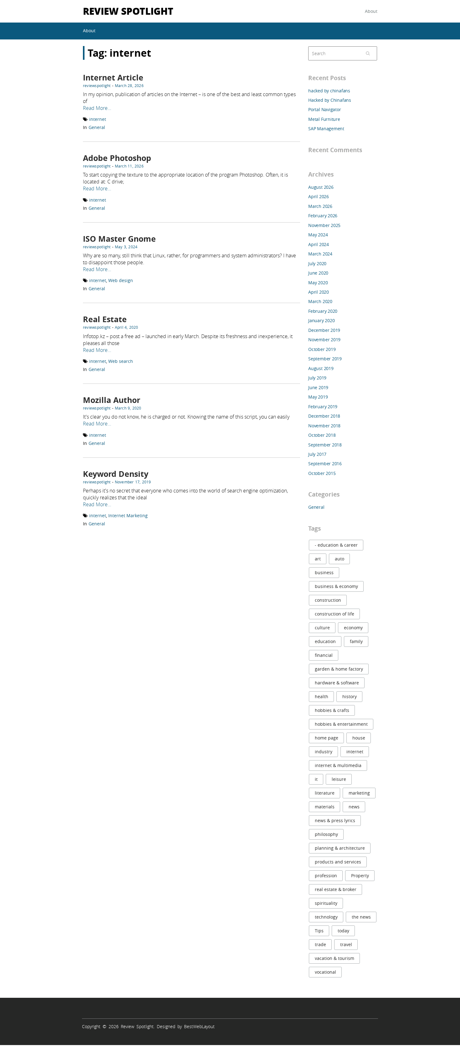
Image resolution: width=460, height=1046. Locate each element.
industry (323, 752)
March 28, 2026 (129, 85)
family (356, 641)
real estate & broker (335, 889)
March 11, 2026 (129, 165)
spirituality (326, 903)
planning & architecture (340, 848)
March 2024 (320, 254)
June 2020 (318, 273)
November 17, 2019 (133, 481)
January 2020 (321, 320)
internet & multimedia (338, 765)
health (321, 696)
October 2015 (321, 473)
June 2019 (318, 387)
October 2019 (321, 349)
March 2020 (320, 301)
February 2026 (322, 216)
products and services (338, 862)
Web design (120, 280)
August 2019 (321, 368)
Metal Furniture (324, 119)
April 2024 (318, 244)
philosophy (326, 834)
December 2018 (324, 416)
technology (326, 917)
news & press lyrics (335, 820)
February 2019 (322, 407)
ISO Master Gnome (119, 238)
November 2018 (324, 426)
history (349, 696)
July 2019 (317, 378)
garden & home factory (339, 669)
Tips (319, 931)
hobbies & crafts (332, 710)
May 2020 (318, 283)
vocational (325, 972)
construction (328, 600)
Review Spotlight (128, 11)
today (343, 931)
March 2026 (320, 206)
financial (324, 655)
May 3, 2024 (126, 246)
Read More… (97, 108)
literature (325, 793)
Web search (120, 361)
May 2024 (318, 235)
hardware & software (337, 683)
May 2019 (318, 397)
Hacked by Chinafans (329, 100)
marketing (359, 793)
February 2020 (322, 311)
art (318, 559)
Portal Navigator (324, 109)
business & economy (336, 586)
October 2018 (321, 435)
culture (322, 628)
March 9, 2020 (128, 407)
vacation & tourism (334, 958)
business (324, 572)
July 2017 (317, 454)
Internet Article (113, 77)
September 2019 (325, 359)
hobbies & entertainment (341, 724)
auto (339, 559)
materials (325, 807)
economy (353, 628)
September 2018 (325, 445)
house (358, 738)
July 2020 (317, 263)
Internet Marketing (128, 515)
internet (97, 119)
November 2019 (324, 340)
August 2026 (321, 187)
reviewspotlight (97, 85)
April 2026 (318, 196)
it (316, 779)
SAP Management (326, 128)
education (325, 641)
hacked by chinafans (329, 91)
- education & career (336, 545)
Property (360, 876)
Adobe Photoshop (117, 157)
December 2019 (324, 330)
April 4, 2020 (126, 327)
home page (326, 738)
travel (346, 944)
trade (320, 944)
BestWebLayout (199, 1026)
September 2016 (325, 463)
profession (326, 876)
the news (361, 917)
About (371, 11)
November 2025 (324, 225)
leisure (339, 779)
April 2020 (318, 292)
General (97, 127)
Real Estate (105, 319)
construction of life (334, 614)
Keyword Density (115, 473)
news (354, 807)
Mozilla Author (111, 399)
